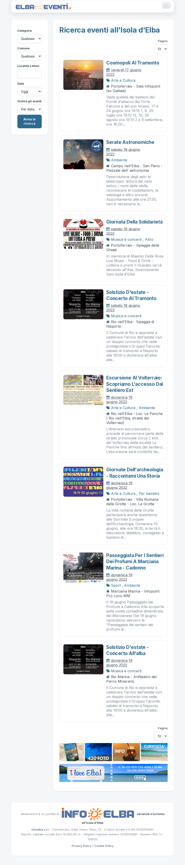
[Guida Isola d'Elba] (113, 752)
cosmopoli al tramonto (132, 63)
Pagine (163, 41)
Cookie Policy (103, 846)
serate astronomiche (130, 142)
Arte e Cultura (123, 80)
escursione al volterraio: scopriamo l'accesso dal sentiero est (134, 384)
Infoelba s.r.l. (40, 829)
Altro (149, 239)
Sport (116, 585)
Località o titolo (28, 66)
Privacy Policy (81, 846)
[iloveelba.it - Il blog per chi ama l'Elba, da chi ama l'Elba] (113, 772)
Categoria (24, 30)
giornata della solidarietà (134, 222)
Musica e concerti (126, 239)
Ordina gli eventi (29, 101)
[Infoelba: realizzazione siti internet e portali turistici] (98, 814)
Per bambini (149, 493)
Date (20, 83)
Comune (23, 48)
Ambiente (119, 160)
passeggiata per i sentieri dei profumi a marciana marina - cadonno (135, 562)
